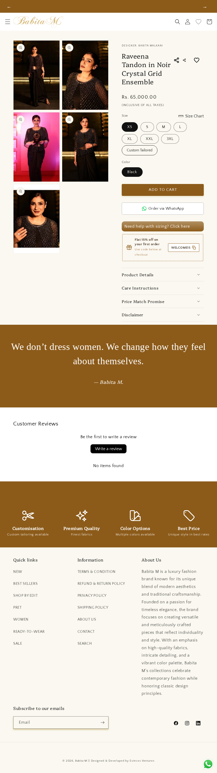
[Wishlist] (198, 22)
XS (129, 127)
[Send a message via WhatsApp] (208, 764)
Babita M (81, 760)
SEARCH (85, 644)
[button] (7, 21)
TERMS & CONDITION (97, 572)
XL (129, 139)
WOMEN (21, 619)
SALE (17, 644)
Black (132, 172)
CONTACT (86, 632)
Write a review (108, 448)
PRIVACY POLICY (92, 596)
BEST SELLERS (25, 584)
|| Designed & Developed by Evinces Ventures (121, 760)
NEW (17, 572)
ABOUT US (87, 619)
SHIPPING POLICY (93, 607)
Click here (180, 226)
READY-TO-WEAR (29, 632)
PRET (17, 607)
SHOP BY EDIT (25, 596)
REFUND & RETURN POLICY (101, 584)
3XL (170, 139)
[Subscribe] (102, 722)
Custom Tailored (139, 150)
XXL (149, 139)
